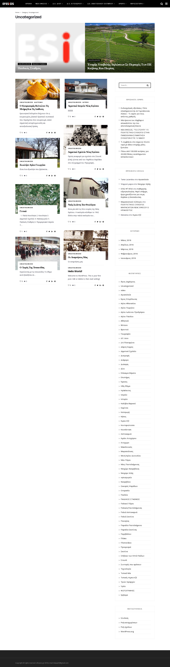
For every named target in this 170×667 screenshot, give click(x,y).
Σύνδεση (124, 618)
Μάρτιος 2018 (127, 249)
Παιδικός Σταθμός (29, 68)
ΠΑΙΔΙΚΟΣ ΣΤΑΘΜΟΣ (39, 64)
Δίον (123, 368)
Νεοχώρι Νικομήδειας (130, 468)
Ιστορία (124, 399)
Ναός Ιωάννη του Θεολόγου (82, 204)
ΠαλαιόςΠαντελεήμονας (131, 508)
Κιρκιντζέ (137, 215)
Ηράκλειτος (126, 390)
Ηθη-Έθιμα (125, 386)
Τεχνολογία (126, 569)
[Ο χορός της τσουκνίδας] (37, 253)
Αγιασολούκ (143, 179)
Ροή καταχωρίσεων (129, 622)
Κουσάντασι (126, 429)
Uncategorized (24, 64)
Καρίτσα (124, 408)
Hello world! (75, 271)
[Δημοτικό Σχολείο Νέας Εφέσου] (86, 140)
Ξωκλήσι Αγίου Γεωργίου (32, 165)
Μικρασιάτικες (127, 451)
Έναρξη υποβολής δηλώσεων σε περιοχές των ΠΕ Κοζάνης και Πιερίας (119, 66)
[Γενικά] (37, 199)
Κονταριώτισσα (127, 425)
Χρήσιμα (124, 595)
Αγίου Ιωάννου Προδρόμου (133, 312)
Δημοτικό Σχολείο (128, 351)
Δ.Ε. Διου (57, 4)
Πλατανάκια (126, 542)
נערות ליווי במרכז (127, 188)
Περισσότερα (136, 4)
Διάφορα (124, 360)
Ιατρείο (85, 102)
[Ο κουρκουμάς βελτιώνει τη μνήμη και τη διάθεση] (37, 93)
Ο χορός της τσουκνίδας (32, 267)
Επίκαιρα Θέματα (128, 373)
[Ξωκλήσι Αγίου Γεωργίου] (37, 152)
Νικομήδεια (125, 482)
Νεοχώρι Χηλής (144, 184)
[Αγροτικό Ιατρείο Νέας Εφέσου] (86, 93)
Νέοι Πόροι (126, 460)
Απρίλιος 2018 (127, 244)
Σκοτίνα (124, 551)
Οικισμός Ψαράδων (129, 486)
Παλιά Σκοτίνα (127, 516)
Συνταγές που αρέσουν (131, 564)
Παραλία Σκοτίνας (129, 529)
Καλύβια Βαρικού (128, 403)
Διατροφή (38, 102)
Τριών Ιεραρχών (128, 582)
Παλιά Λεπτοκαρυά (129, 512)
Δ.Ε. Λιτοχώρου (74, 4)
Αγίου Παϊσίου (127, 316)
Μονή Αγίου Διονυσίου (131, 455)
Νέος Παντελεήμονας (130, 464)
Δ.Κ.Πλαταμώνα (127, 342)
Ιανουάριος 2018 (128, 258)
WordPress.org (127, 631)
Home (17, 12)
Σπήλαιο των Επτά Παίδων (132, 555)
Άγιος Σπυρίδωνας (129, 299)
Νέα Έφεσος (41, 4)
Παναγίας (125, 521)
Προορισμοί (126, 547)
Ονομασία (125, 490)
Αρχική (29, 4)
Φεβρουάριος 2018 (129, 253)
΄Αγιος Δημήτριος (128, 281)
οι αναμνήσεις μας (78, 257)
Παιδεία (124, 495)
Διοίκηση (124, 364)
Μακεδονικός (126, 447)
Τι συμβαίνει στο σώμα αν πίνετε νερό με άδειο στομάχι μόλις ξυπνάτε (135, 145)
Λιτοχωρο (125, 442)
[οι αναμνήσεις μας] (86, 245)
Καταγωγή (125, 412)
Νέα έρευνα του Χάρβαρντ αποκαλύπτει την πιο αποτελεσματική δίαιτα (132, 123)
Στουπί (124, 560)
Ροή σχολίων (126, 627)
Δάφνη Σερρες (127, 347)
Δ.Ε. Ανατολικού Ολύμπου (100, 4)
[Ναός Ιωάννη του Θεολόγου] (86, 192)
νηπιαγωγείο (126, 477)
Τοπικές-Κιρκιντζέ (129, 577)
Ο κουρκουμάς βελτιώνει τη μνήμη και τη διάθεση (34, 107)
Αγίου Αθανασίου (128, 303)
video (123, 290)
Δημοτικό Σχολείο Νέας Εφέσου (83, 152)
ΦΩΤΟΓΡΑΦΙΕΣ (128, 590)
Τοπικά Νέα (126, 573)
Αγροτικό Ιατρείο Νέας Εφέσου (83, 106)
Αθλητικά (125, 321)
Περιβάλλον (126, 534)
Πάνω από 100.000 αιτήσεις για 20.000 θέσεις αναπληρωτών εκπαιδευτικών (134, 154)
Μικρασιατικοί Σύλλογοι (131, 202)
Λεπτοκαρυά (126, 434)
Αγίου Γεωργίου (127, 307)
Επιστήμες (125, 377)
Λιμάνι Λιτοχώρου (128, 438)
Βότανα (124, 325)
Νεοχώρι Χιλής (127, 473)
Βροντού (125, 329)
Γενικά (23, 211)
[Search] (147, 85)
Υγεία (123, 586)
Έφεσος (124, 381)
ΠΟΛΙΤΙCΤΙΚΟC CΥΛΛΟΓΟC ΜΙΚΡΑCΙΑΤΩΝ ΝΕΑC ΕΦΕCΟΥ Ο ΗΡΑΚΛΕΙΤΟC (135, 207)
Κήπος (123, 416)
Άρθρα (122, 4)
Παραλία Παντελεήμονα (131, 525)
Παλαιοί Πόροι (127, 503)
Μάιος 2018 (126, 240)
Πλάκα (123, 538)
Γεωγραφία (125, 334)
